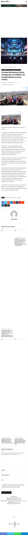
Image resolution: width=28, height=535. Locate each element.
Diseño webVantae (14, 524)
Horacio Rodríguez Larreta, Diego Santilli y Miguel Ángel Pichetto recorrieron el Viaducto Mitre (20, 441)
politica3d (5, 82)
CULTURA (14, 67)
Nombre (3, 470)
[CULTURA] (5, 1)
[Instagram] (16, 530)
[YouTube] (15, 530)
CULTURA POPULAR (9, 69)
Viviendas (18, 197)
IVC (15, 197)
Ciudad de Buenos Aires (9, 197)
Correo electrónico (5, 475)
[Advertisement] (14, 22)
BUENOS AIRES (8, 67)
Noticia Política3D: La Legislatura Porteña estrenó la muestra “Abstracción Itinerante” (7, 440)
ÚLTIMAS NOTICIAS (17, 69)
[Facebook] (11, 530)
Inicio (3, 67)
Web (2, 479)
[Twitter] (13, 530)
